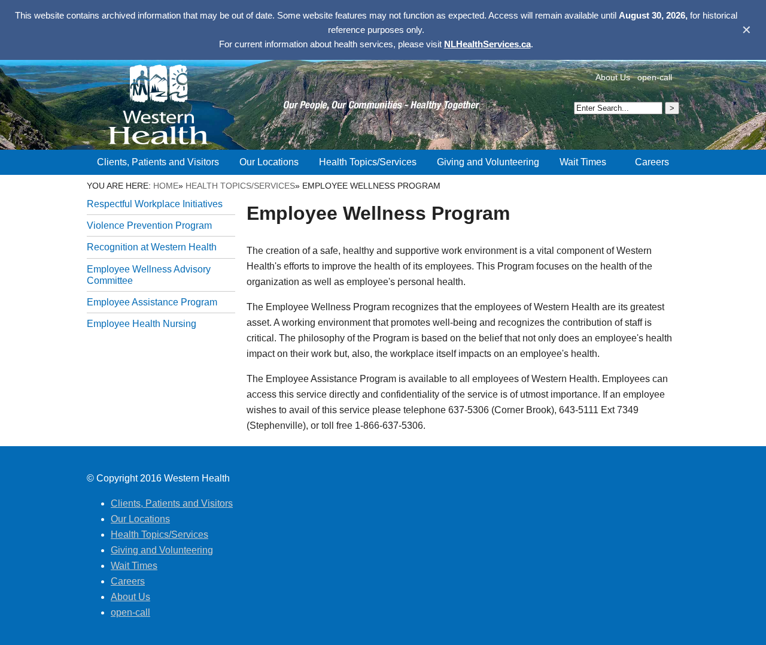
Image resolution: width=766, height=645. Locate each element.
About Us (612, 77)
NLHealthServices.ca (487, 44)
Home (165, 185)
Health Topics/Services (240, 185)
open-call (654, 77)
